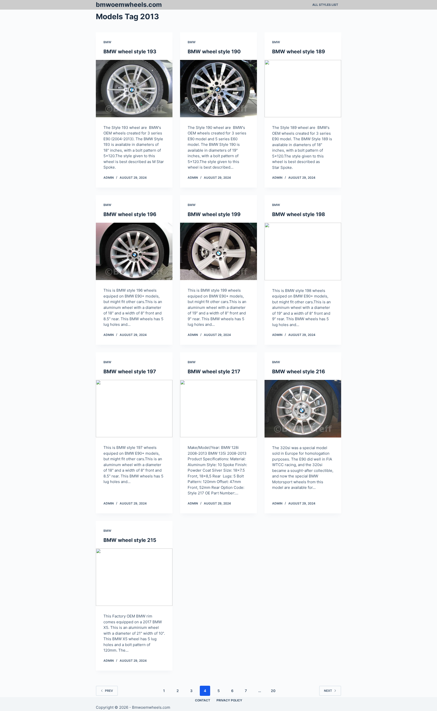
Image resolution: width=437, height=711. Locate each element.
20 (273, 691)
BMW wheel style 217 (214, 372)
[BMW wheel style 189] (303, 89)
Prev (109, 691)
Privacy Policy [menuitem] (229, 700)
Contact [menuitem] (202, 700)
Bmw (107, 42)
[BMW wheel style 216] (303, 409)
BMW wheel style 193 (129, 52)
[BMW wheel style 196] (134, 251)
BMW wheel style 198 (298, 214)
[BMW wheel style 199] (218, 251)
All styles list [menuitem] (325, 5)
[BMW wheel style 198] (303, 251)
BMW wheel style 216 (298, 372)
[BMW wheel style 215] (134, 577)
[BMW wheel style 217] (218, 408)
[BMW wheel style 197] (134, 408)
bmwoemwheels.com (129, 4)
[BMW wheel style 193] (134, 88)
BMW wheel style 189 (298, 52)
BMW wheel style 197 (129, 372)
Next (328, 691)
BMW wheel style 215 (129, 540)
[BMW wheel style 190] (218, 88)
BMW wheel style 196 (129, 214)
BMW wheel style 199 (214, 214)
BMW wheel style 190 (214, 52)
